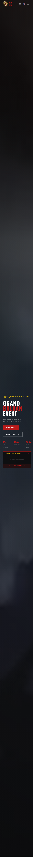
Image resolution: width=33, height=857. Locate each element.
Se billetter (10, 428)
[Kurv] (20, 4)
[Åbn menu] (28, 3)
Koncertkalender (12, 434)
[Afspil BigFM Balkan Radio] (10, 4)
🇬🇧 (24, 4)
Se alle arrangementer (16, 466)
